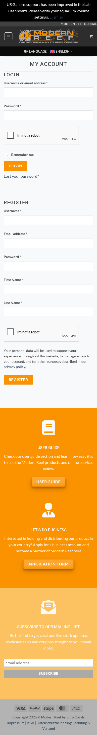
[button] (8, 36)
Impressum (15, 723)
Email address (22, 233)
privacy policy (14, 367)
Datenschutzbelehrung (54, 723)
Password (19, 106)
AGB (30, 723)
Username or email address (33, 83)
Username (20, 210)
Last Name (13, 303)
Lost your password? (21, 176)
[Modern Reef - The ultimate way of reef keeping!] (48, 36)
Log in (15, 166)
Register (18, 379)
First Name (13, 280)
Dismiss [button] (56, 17)
